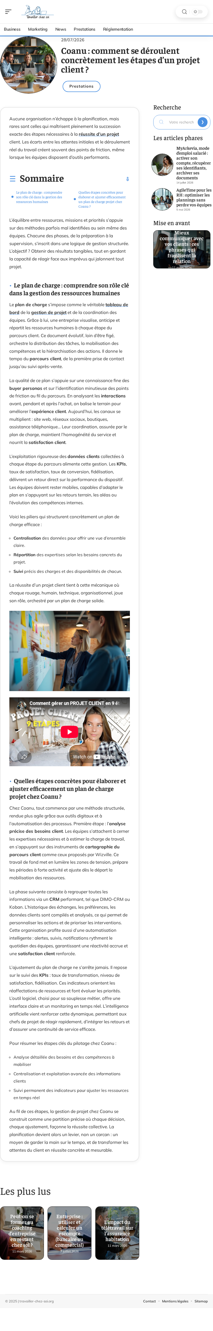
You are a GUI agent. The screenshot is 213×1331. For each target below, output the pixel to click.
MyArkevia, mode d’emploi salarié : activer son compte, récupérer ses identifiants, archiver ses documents (193, 162)
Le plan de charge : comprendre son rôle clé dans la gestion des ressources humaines (39, 197)
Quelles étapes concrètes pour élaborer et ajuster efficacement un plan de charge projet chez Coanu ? (102, 199)
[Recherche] (184, 12)
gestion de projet (48, 312)
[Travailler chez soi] (37, 11)
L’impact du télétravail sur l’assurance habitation (117, 1228)
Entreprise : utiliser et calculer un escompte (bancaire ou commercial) (70, 1228)
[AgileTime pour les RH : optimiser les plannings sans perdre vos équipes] (162, 199)
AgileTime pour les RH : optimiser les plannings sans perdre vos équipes (194, 197)
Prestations (81, 86)
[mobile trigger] (9, 11)
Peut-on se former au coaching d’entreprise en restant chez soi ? (22, 1228)
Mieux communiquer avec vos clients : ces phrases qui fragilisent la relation (182, 244)
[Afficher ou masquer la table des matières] (97, 179)
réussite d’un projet (99, 134)
